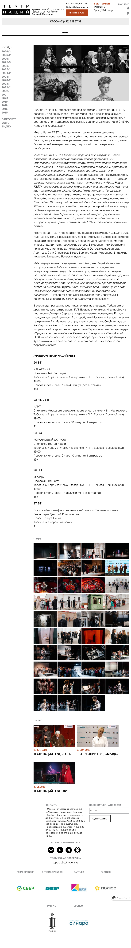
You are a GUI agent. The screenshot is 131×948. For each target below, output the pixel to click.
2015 (5, 112)
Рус (120, 4)
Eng (126, 4)
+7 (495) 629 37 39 (80, 4)
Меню (65, 32)
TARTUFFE (99, 6)
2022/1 (6, 90)
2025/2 (6, 69)
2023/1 (6, 83)
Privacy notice (122, 898)
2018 (5, 105)
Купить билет (77, 12)
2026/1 (6, 58)
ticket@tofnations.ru (77, 7)
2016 (5, 108)
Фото (5, 122)
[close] (129, 898)
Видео (6, 126)
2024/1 (6, 76)
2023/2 (6, 80)
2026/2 (6, 55)
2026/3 (6, 51)
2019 (5, 101)
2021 (5, 94)
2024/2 (6, 73)
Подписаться (100, 818)
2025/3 (6, 62)
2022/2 (6, 87)
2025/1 (6, 65)
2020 (5, 98)
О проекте (9, 119)
